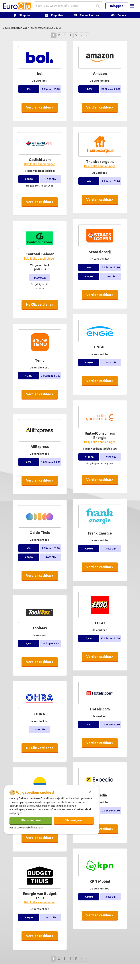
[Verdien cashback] (41, 113)
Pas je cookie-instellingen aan (26, 827)
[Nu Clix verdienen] (41, 310)
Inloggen (117, 6)
